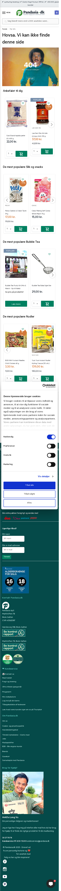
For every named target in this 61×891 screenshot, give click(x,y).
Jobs (4, 739)
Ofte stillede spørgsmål (11, 687)
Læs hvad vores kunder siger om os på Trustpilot (22, 710)
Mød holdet (7, 678)
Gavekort (6, 757)
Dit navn (6, 534)
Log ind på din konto (10, 701)
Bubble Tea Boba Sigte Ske (41, 286)
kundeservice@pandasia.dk (37, 841)
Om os (5, 721)
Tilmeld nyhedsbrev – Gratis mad (15, 735)
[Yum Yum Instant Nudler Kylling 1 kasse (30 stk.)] (43, 339)
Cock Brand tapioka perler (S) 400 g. (16, 137)
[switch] (51, 446)
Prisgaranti (6, 692)
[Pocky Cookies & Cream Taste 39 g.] (16, 189)
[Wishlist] (23, 103)
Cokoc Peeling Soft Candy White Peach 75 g (41, 212)
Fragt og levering (9, 682)
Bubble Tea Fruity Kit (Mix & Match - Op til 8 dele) (15, 287)
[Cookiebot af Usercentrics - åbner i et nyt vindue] (42, 386)
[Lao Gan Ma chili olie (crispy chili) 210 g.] (42, 112)
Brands (5, 752)
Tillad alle (29, 485)
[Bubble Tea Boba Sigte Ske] (43, 264)
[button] (56, 12)
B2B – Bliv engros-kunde (12, 747)
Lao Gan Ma (36, 128)
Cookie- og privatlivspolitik (13, 726)
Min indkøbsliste (9, 697)
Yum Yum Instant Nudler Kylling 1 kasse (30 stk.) (41, 362)
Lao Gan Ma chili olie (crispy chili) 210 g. (39, 135)
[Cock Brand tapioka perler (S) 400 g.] (17, 113)
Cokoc (34, 206)
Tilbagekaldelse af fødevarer (13, 705)
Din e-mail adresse (11, 545)
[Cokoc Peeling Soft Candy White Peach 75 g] (43, 189)
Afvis (29, 503)
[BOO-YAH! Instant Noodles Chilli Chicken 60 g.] (16, 339)
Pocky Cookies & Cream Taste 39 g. (15, 212)
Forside (4, 29)
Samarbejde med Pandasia (13, 761)
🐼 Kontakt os (8, 674)
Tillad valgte (29, 494)
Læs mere (16, 304)
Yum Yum (35, 355)
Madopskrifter (8, 743)
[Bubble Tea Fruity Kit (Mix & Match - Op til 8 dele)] (16, 264)
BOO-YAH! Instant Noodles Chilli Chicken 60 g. (15, 362)
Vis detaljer (44, 476)
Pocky (7, 206)
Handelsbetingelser (10, 730)
